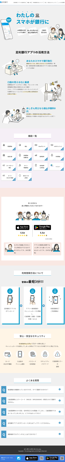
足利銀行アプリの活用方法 (20, 2)
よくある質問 (61, 2)
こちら (39, 449)
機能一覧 (29, 2)
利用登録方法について (38, 2)
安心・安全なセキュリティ (51, 2)
